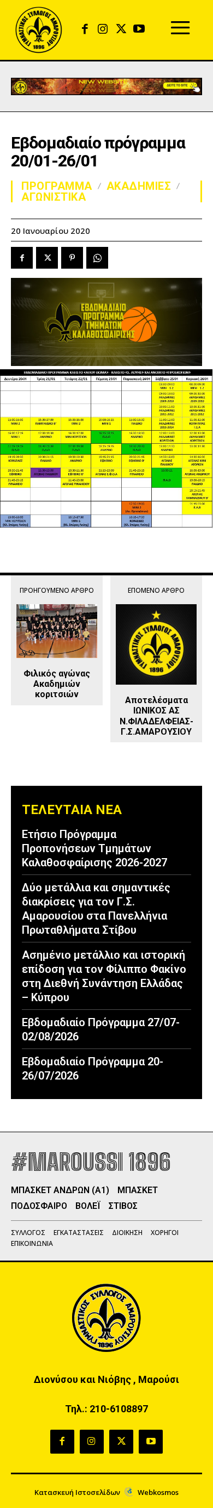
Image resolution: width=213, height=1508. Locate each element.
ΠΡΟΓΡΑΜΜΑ (56, 186)
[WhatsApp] (97, 258)
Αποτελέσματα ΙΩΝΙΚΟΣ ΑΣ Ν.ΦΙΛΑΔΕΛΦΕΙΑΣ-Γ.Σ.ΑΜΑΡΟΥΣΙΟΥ (156, 716)
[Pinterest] (72, 258)
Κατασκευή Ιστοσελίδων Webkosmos (106, 1492)
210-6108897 (119, 1408)
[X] (121, 29)
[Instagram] (103, 29)
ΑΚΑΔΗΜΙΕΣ (138, 186)
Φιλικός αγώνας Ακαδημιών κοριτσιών (56, 683)
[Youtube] (139, 29)
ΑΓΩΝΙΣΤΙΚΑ (53, 196)
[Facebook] (85, 29)
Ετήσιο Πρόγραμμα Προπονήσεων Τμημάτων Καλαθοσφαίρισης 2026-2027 (94, 848)
